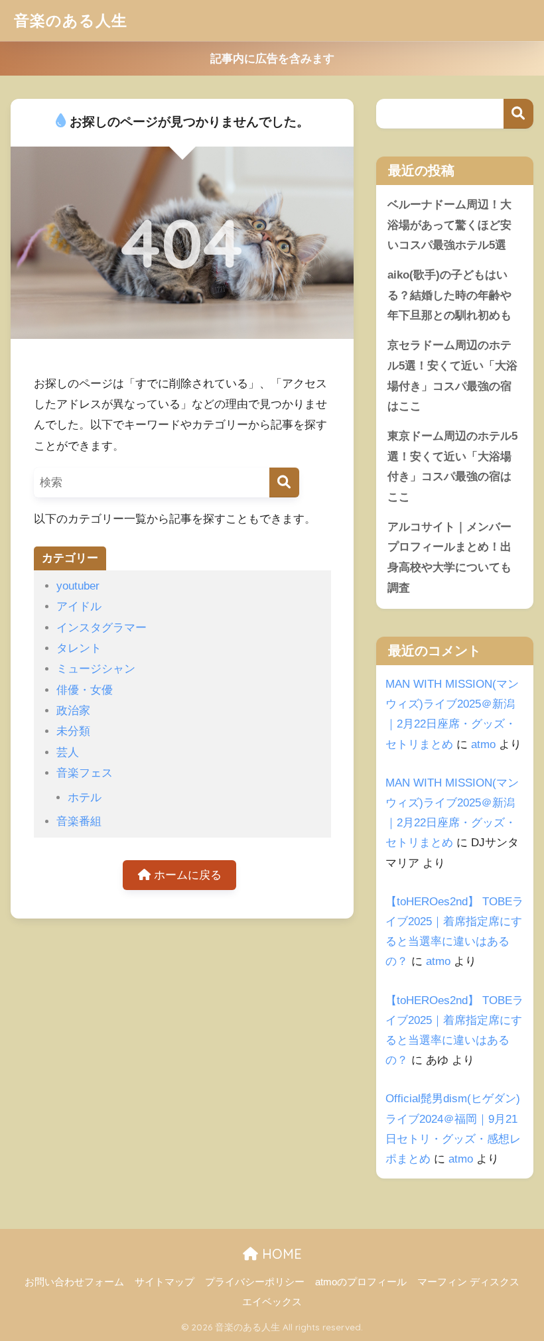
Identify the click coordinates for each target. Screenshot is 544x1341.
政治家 (73, 710)
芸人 (67, 752)
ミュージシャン (95, 669)
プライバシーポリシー (255, 1282)
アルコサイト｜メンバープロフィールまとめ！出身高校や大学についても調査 (449, 557)
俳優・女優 (84, 690)
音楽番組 (79, 821)
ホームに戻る (186, 875)
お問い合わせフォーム (74, 1282)
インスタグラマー (101, 627)
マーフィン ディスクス (468, 1282)
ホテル (85, 797)
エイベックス (272, 1302)
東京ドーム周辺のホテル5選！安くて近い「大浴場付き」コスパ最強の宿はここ (452, 466)
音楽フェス (84, 773)
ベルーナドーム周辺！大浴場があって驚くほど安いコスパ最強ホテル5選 (449, 224)
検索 (518, 114)
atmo (483, 744)
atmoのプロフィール (361, 1282)
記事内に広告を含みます (272, 58)
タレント (79, 648)
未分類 (73, 731)
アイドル (79, 606)
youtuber (78, 586)
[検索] (284, 482)
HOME (280, 1253)
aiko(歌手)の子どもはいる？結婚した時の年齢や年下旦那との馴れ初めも (449, 295)
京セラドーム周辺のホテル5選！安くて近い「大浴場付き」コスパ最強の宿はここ (452, 376)
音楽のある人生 (70, 20)
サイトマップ (164, 1282)
